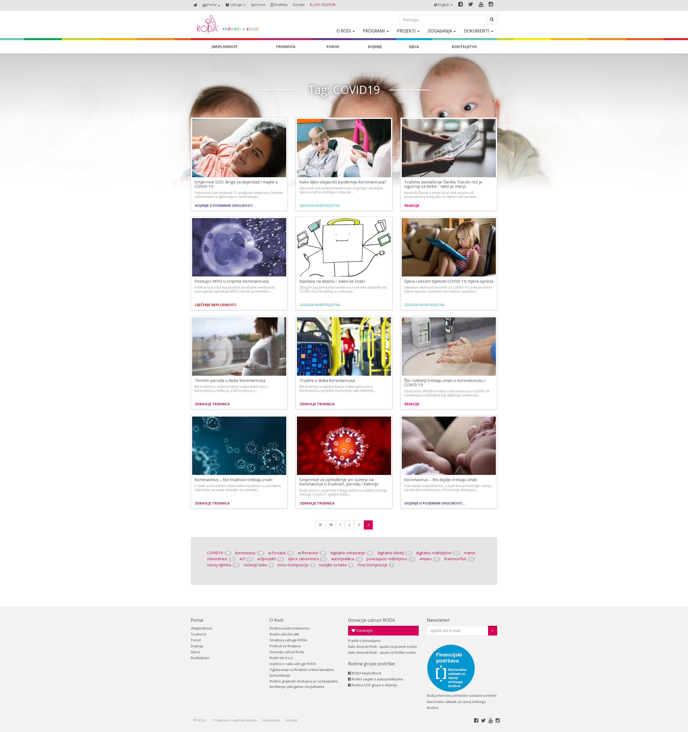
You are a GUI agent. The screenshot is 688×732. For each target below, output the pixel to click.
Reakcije (411, 205)
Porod (196, 640)
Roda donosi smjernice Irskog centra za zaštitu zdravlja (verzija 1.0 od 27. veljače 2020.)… (343, 492)
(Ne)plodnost (201, 628)
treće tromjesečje (295, 564)
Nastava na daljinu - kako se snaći (332, 281)
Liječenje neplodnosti (215, 305)
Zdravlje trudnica (212, 404)
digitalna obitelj (393, 552)
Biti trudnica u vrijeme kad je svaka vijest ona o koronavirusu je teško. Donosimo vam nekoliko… (337, 388)
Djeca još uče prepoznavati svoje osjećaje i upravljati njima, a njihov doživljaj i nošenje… (341, 190)
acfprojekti (269, 558)
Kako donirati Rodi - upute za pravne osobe (382, 646)
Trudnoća (198, 634)
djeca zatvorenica (306, 558)
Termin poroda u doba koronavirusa (230, 380)
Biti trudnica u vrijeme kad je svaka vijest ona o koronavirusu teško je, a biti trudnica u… (231, 388)
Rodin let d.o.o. (281, 658)
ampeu (429, 558)
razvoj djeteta (222, 564)
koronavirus (248, 552)
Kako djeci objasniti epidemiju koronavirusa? (342, 181)
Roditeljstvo (200, 658)
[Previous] (330, 525)
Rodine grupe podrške (371, 663)
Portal (197, 620)
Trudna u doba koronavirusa (327, 380)
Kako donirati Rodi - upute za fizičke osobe (382, 652)
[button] (211, 5)
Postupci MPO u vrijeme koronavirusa (231, 281)
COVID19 (218, 552)
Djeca (195, 652)
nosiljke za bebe (335, 564)
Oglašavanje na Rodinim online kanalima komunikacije (302, 672)
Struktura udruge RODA (288, 640)
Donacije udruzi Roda (287, 652)
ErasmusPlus (458, 558)
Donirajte (364, 630)
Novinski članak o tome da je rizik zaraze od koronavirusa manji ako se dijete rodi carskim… (441, 194)
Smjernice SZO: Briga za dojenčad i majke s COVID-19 (236, 184)
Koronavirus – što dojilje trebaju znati (440, 479)
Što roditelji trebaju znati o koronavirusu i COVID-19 (444, 383)
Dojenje (197, 646)
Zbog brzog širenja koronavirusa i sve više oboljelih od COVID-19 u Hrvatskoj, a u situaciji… (342, 289)
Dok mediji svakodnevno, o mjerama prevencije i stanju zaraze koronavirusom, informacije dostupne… (448, 488)
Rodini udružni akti (284, 634)
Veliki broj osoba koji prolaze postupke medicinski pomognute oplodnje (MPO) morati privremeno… (234, 289)
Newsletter (438, 620)
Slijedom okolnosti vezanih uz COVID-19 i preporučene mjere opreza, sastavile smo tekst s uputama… (448, 289)
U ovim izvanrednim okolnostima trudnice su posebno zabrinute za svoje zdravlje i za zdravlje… (238, 488)
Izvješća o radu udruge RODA (293, 664)
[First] (320, 525)
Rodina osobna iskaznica (289, 628)
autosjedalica (346, 558)
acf (245, 558)
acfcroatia (280, 552)
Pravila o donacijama (364, 640)
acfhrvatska (311, 552)
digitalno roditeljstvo (437, 552)
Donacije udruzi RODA (371, 620)
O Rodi (277, 620)
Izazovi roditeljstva (320, 205)
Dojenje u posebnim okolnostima (226, 205)
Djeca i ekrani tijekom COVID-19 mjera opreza (448, 281)
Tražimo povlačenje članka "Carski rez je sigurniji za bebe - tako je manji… (443, 184)
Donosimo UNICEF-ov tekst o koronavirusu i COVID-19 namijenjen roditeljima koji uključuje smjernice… (446, 393)
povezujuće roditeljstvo (390, 558)
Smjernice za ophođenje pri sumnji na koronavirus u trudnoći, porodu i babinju (338, 482)
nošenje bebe (257, 564)
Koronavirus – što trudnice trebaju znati (233, 479)
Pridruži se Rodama (285, 646)
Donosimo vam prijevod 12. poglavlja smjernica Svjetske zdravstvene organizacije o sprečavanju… (239, 194)
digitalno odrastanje (351, 552)
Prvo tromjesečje (374, 564)
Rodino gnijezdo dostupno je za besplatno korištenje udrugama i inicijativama (304, 684)
